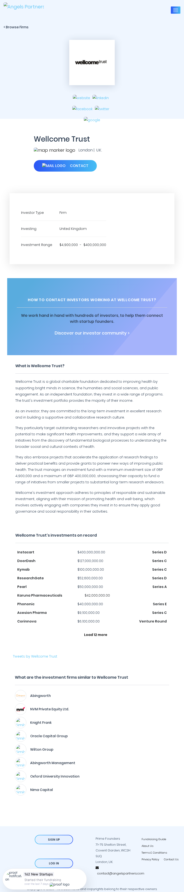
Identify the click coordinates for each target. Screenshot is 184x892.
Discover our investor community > (92, 333)
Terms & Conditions (154, 853)
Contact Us (171, 859)
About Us (147, 846)
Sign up (54, 840)
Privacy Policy (150, 859)
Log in (54, 863)
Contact (78, 165)
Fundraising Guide (154, 839)
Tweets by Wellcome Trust (35, 656)
